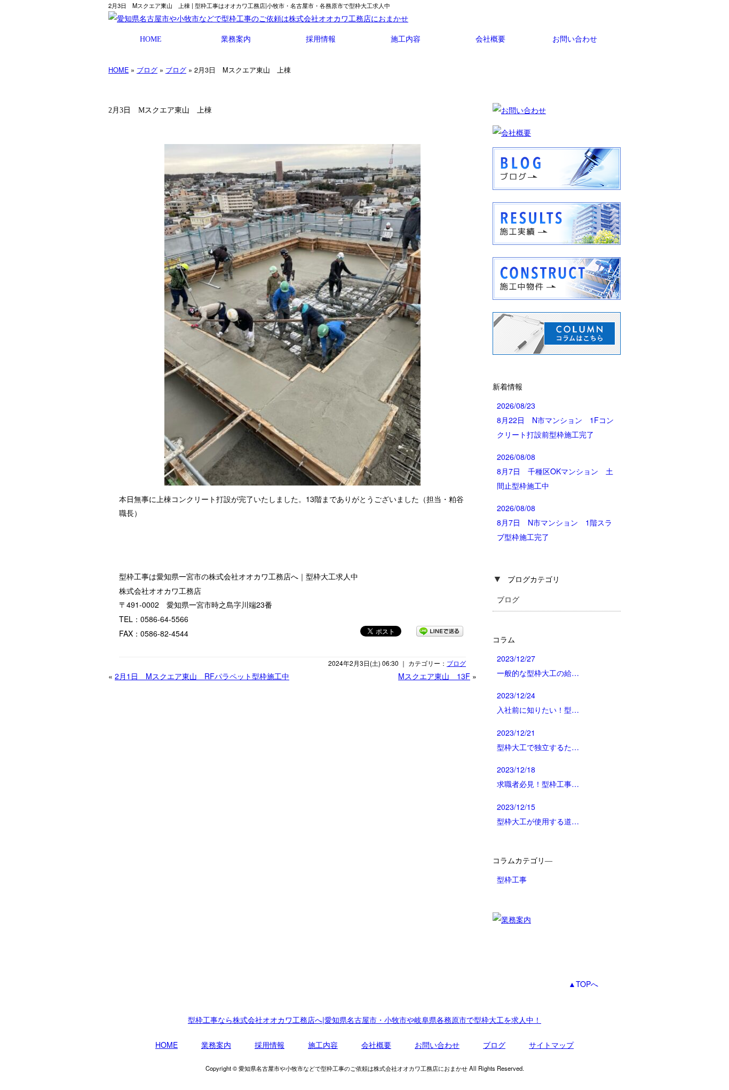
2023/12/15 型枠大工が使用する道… (538, 813)
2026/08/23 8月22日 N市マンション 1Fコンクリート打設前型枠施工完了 (555, 419)
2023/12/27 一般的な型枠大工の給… (538, 665)
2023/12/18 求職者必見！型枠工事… (538, 776)
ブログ (147, 70)
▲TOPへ (583, 983)
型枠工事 (512, 879)
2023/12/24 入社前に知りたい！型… (538, 702)
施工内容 (406, 39)
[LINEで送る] (439, 630)
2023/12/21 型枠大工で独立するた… (538, 739)
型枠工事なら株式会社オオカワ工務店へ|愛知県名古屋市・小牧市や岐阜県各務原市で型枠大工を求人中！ (364, 1019)
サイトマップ (551, 1044)
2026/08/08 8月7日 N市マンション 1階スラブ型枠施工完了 (554, 522)
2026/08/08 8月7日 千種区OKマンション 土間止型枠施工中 (555, 470)
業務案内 (236, 39)
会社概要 (490, 39)
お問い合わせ (574, 39)
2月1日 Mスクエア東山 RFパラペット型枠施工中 (202, 676)
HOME (151, 39)
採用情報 (321, 39)
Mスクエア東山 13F (434, 676)
